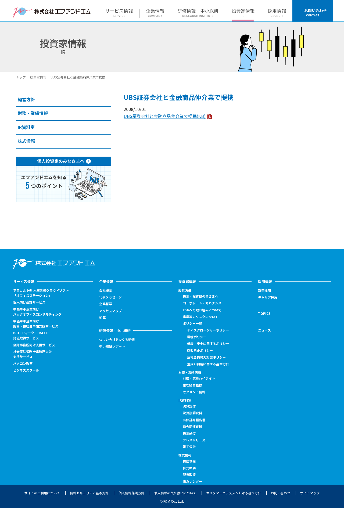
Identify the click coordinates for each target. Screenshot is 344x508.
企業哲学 (105, 304)
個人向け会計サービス (29, 302)
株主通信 (189, 433)
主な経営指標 (192, 385)
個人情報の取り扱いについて (175, 493)
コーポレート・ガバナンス (202, 303)
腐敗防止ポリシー (200, 351)
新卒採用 (264, 291)
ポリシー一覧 (192, 324)
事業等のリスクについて (200, 317)
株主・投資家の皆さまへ (200, 296)
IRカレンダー (192, 482)
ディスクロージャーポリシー (208, 330)
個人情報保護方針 (131, 493)
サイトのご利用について (42, 493)
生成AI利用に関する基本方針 (208, 364)
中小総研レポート (112, 346)
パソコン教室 (23, 364)
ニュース (264, 330)
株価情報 (189, 461)
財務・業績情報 (189, 372)
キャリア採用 (267, 297)
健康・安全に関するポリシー (208, 344)
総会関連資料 (192, 427)
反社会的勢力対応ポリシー (206, 357)
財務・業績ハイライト (199, 378)
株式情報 (184, 455)
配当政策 (189, 475)
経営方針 (184, 291)
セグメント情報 (194, 392)
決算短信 (189, 406)
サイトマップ (310, 493)
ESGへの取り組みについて (202, 310)
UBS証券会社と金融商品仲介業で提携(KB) (165, 116)
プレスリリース (194, 440)
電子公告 (189, 447)
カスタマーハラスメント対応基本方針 (233, 493)
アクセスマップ (110, 311)
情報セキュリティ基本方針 (89, 493)
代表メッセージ (110, 297)
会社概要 (105, 291)
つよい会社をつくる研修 (117, 340)
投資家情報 (38, 77)
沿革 (102, 318)
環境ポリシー (196, 337)
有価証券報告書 (194, 420)
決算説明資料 (192, 413)
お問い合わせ (280, 493)
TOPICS (264, 314)
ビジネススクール (26, 370)
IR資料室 (184, 400)
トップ (21, 77)
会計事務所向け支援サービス (34, 345)
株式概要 (189, 468)
